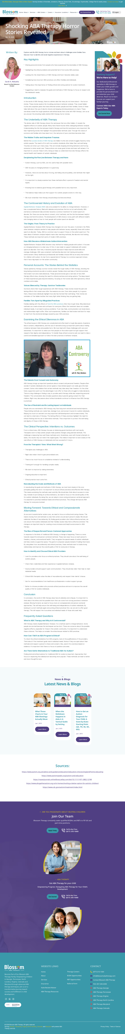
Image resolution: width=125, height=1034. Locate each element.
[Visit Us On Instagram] (13, 999)
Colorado (40, 1026)
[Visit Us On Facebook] (6, 999)
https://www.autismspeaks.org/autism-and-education (62, 775)
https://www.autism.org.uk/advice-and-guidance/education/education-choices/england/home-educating (62, 772)
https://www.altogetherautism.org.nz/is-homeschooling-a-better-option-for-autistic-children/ (62, 783)
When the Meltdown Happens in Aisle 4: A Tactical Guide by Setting (62, 717)
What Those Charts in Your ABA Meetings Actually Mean (41, 715)
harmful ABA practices (55, 304)
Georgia (12, 1026)
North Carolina (31, 1026)
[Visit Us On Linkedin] (9, 999)
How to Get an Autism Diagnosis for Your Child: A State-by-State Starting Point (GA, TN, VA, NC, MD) (83, 720)
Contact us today (112, 2)
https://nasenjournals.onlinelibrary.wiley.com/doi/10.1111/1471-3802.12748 (62, 779)
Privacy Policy (105, 1026)
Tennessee (18, 1026)
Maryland (49, 1026)
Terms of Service (115, 1026)
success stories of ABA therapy (42, 141)
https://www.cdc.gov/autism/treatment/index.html (62, 787)
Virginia (24, 1026)
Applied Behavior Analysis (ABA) (34, 207)
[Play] (57, 358)
